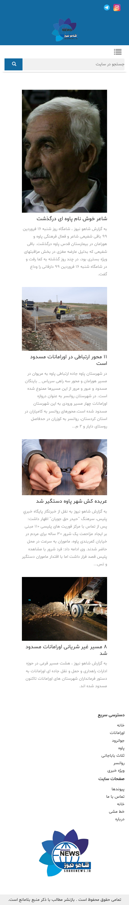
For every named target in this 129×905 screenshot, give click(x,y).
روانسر (118, 763)
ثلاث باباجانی (112, 756)
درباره (119, 819)
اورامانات (117, 733)
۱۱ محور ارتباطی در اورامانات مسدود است (68, 360)
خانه (120, 725)
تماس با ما (115, 797)
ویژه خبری (115, 770)
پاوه (121, 748)
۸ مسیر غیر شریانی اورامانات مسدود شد (66, 650)
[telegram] (106, 7)
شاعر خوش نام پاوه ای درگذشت (72, 219)
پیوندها (118, 789)
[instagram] (117, 7)
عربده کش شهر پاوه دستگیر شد (71, 501)
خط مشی (116, 812)
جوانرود (118, 741)
